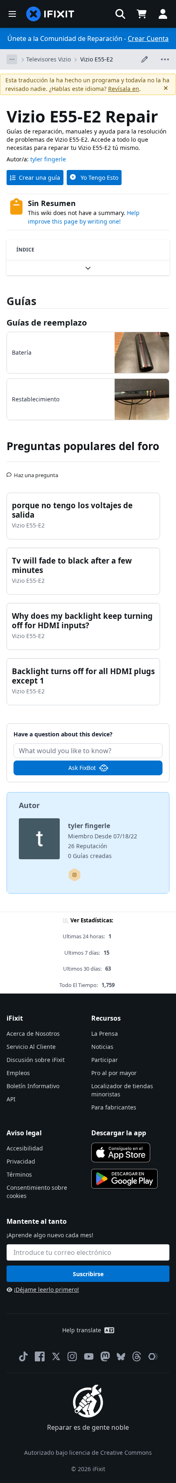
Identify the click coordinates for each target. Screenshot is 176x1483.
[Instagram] (72, 1356)
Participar (104, 1060)
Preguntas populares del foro (83, 446)
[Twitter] (56, 1356)
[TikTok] (23, 1356)
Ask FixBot (82, 768)
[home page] (50, 14)
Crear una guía (39, 177)
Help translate (81, 1330)
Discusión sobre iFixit (36, 1060)
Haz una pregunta (36, 471)
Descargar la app (118, 1132)
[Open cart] (141, 14)
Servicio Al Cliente (31, 1047)
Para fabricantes (113, 1107)
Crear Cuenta (148, 38)
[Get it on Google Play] (124, 1179)
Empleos (18, 1073)
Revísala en (123, 89)
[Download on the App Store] (120, 1152)
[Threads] (137, 1356)
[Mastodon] (105, 1356)
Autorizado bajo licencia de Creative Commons (88, 1452)
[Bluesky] (121, 1356)
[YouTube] (89, 1356)
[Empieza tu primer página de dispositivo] (74, 874)
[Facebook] (40, 1356)
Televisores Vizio (48, 59)
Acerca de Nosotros (33, 1033)
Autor (29, 805)
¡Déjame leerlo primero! (46, 1289)
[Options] (12, 59)
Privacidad (21, 1161)
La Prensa (104, 1033)
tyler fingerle (48, 159)
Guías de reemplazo (47, 322)
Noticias (102, 1047)
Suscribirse (88, 1274)
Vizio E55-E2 (96, 59)
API (11, 1099)
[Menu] (12, 14)
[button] (120, 14)
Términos (19, 1174)
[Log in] (163, 14)
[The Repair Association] (153, 1356)
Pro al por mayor (114, 1073)
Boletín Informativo (33, 1086)
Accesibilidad (25, 1148)
